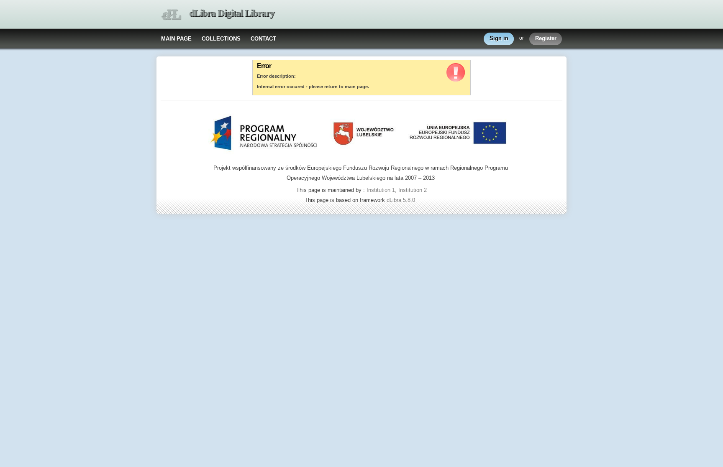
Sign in (499, 38)
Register (545, 38)
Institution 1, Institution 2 (397, 190)
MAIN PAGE (176, 39)
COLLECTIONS (221, 39)
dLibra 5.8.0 (402, 200)
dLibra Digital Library (231, 13)
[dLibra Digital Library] (171, 14)
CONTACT (263, 39)
